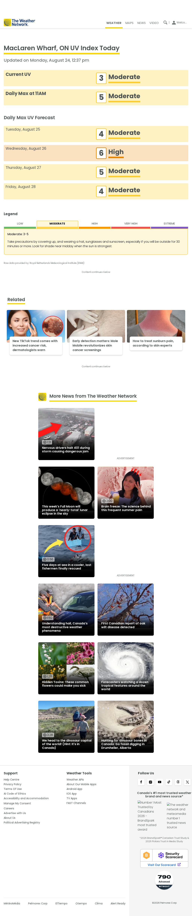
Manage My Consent (17, 803)
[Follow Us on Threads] (178, 782)
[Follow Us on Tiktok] (168, 782)
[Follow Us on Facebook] (141, 782)
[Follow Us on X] (187, 782)
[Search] (165, 22)
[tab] (20, 225)
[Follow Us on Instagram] (150, 782)
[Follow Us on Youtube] (159, 782)
